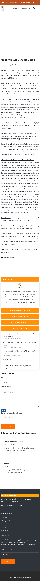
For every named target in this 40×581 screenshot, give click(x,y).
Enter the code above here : (11, 413)
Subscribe (9, 562)
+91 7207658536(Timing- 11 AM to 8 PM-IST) (18, 2)
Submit (8, 426)
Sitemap (3, 527)
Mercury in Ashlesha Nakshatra (18, 60)
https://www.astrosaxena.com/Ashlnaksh (23, 94)
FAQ (2, 524)
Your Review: (6, 386)
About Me (4, 518)
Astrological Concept (7, 521)
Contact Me (4, 530)
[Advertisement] (20, 39)
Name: (3, 377)
